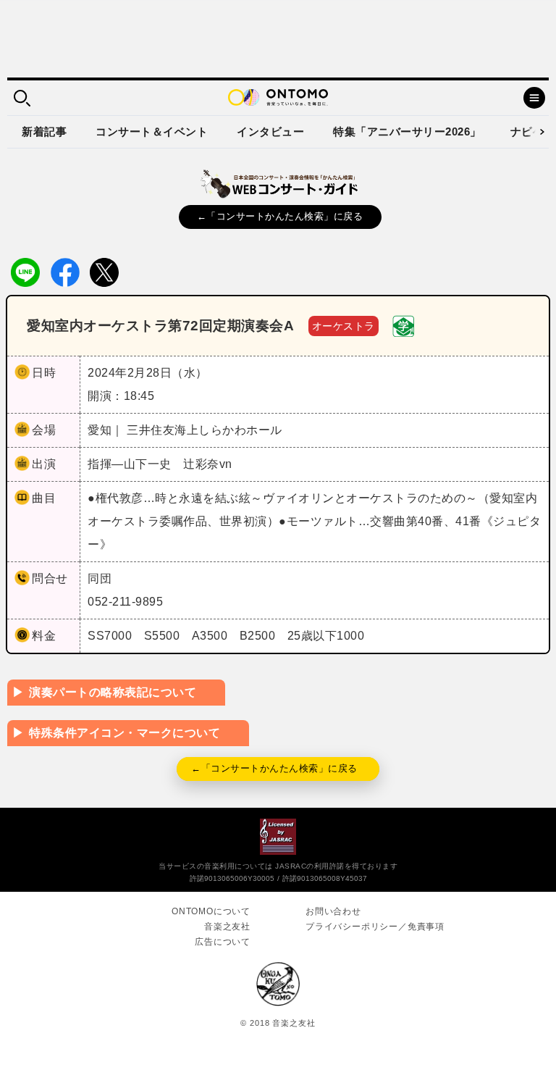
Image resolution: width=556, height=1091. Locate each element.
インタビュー (270, 131)
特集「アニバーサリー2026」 (407, 131)
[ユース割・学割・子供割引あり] (403, 325)
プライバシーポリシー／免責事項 (375, 926)
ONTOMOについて (211, 911)
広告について (222, 942)
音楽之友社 (227, 926)
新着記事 (44, 131)
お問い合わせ (333, 911)
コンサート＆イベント (152, 131)
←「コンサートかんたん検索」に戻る (280, 216)
